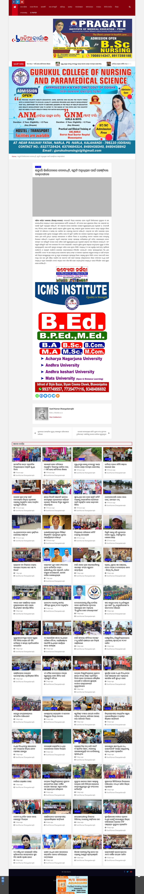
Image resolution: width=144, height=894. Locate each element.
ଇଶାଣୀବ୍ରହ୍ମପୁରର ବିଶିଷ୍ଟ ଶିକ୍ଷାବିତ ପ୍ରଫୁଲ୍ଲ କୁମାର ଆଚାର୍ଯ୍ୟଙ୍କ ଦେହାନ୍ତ (55, 535)
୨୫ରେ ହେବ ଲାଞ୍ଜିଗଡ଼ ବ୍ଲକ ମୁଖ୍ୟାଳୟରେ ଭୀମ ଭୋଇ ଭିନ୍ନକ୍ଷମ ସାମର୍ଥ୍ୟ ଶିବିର (24, 605)
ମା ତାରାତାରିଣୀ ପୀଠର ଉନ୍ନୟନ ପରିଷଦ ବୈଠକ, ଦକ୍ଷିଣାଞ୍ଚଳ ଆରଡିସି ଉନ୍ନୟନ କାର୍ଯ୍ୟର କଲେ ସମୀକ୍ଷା (55, 642)
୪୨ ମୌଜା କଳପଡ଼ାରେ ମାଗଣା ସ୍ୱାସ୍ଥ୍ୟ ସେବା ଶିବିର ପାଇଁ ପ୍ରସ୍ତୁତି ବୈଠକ (55, 676)
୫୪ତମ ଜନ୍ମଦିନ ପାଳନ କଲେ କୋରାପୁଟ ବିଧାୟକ (24, 818)
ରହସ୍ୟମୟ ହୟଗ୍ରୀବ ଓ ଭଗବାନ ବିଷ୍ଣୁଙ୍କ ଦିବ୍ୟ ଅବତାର (57, 714)
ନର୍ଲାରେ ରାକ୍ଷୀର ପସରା (22, 781)
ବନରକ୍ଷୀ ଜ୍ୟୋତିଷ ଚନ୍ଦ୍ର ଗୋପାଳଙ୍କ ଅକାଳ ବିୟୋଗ (55, 747)
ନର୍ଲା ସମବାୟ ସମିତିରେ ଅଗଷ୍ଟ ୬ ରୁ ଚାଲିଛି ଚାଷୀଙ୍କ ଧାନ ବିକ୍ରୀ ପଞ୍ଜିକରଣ (86, 640)
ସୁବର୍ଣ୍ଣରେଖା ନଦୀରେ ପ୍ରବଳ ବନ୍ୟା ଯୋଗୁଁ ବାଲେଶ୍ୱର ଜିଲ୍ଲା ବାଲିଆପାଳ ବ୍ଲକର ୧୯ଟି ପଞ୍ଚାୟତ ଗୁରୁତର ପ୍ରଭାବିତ (117, 820)
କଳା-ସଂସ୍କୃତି (53, 7)
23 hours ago (80, 538)
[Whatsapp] (37, 396)
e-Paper (33, 13)
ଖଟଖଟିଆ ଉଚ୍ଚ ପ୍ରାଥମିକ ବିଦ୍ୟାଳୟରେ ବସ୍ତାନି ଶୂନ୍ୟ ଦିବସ (24, 467)
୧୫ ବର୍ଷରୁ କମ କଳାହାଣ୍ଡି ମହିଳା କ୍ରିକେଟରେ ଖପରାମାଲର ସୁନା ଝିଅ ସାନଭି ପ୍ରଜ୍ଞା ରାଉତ (25, 854)
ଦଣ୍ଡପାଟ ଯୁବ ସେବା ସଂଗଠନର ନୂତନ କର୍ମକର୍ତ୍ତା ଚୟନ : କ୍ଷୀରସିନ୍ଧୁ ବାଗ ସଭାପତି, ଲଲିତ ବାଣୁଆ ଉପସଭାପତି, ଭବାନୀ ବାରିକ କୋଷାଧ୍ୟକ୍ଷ (56, 570)
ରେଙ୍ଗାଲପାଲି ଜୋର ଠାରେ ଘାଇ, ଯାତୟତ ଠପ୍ (115, 498)
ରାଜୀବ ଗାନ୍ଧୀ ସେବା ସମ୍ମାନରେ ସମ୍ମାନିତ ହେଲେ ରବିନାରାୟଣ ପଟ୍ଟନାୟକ (56, 854)
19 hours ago (111, 502)
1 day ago (18, 573)
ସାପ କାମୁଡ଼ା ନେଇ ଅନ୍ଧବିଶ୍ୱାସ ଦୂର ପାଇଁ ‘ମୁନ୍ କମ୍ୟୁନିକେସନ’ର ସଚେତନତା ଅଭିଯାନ (117, 605)
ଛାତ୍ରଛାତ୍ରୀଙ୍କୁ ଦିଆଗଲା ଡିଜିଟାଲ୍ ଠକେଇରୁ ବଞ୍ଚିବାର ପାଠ (87, 818)
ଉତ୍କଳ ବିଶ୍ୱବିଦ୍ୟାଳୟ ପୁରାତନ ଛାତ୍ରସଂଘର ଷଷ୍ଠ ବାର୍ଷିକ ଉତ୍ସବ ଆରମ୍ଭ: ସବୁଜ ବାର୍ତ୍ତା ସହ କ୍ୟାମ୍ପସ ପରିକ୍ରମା (56, 785)
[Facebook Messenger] (45, 396)
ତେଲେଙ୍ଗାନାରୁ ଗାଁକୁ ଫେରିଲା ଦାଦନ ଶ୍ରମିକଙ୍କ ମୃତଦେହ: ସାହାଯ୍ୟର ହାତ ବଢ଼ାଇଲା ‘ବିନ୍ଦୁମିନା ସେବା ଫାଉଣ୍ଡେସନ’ (86, 606)
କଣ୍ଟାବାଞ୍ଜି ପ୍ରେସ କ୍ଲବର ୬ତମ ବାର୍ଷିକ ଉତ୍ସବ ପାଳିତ (115, 853)
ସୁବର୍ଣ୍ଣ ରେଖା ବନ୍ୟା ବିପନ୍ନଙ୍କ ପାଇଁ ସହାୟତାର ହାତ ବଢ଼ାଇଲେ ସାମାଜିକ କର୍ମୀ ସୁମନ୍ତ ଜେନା (117, 676)
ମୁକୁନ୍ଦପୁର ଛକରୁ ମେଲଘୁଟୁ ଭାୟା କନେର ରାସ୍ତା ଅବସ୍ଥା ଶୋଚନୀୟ (87, 465)
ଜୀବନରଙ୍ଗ (89, 7)
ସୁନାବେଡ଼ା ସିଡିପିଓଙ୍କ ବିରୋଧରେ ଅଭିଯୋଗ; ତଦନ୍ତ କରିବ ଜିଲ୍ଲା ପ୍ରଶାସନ (117, 784)
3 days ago (79, 722)
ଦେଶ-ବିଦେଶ (34, 7)
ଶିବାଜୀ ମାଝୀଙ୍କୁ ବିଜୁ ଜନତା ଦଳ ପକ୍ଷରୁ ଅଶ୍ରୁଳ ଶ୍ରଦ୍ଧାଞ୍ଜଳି (86, 853)
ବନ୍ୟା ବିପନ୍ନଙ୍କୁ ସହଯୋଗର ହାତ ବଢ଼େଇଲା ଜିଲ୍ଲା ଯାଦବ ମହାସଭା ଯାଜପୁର (24, 749)
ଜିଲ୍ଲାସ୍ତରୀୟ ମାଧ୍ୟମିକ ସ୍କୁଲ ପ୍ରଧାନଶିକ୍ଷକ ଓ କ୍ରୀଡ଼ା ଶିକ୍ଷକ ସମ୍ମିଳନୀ (117, 716)
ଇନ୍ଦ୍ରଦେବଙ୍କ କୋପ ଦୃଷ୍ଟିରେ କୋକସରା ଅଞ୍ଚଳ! (25, 533)
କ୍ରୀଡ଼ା (70, 7)
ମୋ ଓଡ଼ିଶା (23, 7)
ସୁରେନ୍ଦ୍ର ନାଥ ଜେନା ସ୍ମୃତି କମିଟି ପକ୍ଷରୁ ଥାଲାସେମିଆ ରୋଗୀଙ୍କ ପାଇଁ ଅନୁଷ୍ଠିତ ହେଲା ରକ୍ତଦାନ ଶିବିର (87, 501)
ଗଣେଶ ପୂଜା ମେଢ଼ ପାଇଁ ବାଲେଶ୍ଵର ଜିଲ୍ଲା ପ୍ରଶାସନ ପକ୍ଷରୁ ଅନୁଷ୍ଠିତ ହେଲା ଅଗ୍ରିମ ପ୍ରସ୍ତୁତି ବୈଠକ (25, 501)
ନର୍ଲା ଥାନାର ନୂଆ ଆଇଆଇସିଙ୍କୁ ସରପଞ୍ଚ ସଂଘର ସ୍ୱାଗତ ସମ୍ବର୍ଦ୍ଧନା (86, 567)
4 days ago (49, 822)
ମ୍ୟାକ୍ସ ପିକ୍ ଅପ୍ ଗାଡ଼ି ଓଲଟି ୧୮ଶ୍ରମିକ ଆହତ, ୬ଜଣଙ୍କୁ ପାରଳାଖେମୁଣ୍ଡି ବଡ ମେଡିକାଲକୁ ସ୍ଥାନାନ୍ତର (86, 750)
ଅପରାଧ (98, 7)
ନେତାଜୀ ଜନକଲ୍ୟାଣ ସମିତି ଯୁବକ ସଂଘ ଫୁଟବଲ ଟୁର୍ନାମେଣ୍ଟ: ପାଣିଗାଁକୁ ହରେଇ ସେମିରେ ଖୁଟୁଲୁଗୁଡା (91, 433)
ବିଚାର (116, 7)
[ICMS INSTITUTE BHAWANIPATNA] (72, 283)
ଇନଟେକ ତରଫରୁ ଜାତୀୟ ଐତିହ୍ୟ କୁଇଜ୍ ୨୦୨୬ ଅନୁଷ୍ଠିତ (56, 604)
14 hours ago (50, 472)
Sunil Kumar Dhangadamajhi (61, 409)
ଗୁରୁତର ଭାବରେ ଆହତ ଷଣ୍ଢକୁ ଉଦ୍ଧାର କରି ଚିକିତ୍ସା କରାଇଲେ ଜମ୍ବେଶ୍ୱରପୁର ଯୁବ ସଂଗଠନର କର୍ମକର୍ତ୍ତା (86, 785)
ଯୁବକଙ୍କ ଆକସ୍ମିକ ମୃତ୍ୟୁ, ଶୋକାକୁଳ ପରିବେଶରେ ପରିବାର (53, 433)
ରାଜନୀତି (43, 7)
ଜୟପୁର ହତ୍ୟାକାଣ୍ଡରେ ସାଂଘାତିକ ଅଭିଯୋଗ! (22, 714)
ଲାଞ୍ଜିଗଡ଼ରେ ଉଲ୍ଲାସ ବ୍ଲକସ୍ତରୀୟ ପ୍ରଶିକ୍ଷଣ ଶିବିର (26, 674)
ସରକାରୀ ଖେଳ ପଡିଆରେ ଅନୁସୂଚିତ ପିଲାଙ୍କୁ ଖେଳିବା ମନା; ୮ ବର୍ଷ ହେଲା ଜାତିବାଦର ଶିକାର (56, 467)
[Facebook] (41, 396)
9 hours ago (19, 472)
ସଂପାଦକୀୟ (23, 13)
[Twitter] (49, 396)
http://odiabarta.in (55, 417)
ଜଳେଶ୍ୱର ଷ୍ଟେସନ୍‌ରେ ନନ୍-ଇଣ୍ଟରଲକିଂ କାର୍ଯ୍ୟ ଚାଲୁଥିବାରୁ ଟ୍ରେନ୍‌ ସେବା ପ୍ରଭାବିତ (117, 749)
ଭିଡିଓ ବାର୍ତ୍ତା (108, 7)
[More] (58, 396)
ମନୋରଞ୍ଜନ (79, 7)
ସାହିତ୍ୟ (62, 7)
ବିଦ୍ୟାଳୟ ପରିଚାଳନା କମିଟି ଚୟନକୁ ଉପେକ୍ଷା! (84, 533)
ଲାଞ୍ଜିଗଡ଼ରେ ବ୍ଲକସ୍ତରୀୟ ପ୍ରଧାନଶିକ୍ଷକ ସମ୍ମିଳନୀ (54, 818)
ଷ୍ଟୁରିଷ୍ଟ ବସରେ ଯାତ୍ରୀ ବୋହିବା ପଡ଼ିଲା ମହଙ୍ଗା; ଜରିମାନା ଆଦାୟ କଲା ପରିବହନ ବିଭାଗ (86, 716)
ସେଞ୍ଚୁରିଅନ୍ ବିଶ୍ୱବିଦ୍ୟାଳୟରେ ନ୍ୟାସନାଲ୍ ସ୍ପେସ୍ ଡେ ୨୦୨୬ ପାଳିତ (117, 640)
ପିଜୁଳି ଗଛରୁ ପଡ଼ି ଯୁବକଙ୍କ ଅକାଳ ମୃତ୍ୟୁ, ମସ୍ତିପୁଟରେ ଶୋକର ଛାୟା (115, 535)
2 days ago (79, 573)
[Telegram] (53, 396)
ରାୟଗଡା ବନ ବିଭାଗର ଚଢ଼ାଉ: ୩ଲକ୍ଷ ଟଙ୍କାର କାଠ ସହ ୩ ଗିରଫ (24, 567)
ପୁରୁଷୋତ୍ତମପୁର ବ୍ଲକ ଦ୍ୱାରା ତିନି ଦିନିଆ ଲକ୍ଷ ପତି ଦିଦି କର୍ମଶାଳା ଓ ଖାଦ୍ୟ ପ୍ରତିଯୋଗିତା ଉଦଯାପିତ (26, 642)
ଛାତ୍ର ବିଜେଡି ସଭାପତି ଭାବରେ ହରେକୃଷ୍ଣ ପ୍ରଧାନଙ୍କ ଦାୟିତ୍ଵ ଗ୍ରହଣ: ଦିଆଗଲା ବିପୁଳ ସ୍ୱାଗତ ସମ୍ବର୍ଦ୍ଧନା (56, 501)
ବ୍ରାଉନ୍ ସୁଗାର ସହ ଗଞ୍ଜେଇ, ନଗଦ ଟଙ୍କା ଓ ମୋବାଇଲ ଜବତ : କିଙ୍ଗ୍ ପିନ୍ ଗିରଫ (117, 567)
